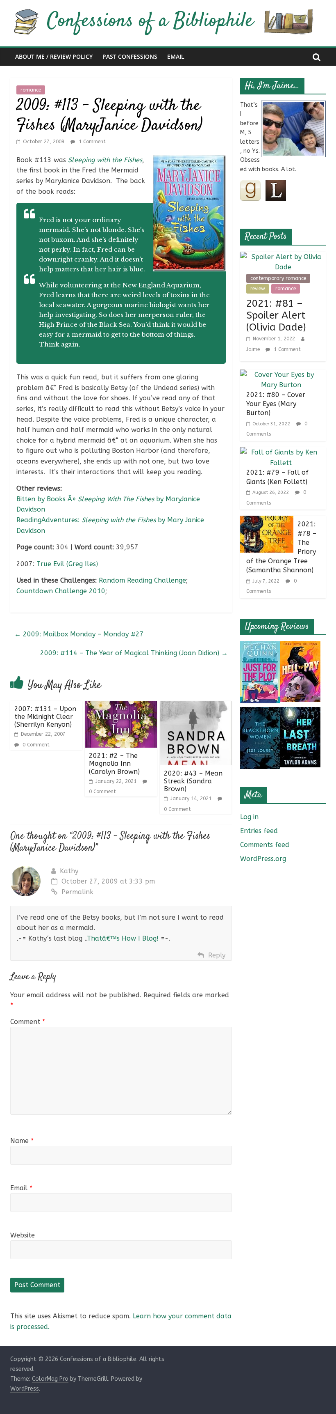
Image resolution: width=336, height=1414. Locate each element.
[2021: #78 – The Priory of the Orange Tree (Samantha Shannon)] (266, 521)
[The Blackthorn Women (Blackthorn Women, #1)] (260, 712)
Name (22, 1141)
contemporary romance (278, 278)
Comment (27, 1022)
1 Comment (91, 142)
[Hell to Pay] (300, 646)
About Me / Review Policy (54, 56)
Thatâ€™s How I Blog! (123, 938)
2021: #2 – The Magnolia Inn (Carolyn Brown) (114, 763)
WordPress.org (263, 859)
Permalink (77, 892)
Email (175, 56)
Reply (216, 955)
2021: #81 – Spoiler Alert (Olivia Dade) (276, 315)
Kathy (69, 871)
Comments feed (264, 845)
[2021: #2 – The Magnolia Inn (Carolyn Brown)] (121, 706)
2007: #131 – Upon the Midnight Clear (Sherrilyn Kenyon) (45, 716)
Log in (249, 817)
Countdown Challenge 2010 (60, 591)
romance (30, 90)
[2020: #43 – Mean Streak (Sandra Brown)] (196, 706)
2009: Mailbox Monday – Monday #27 (79, 634)
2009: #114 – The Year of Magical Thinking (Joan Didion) (134, 653)
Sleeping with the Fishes (105, 160)
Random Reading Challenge (142, 580)
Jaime (253, 349)
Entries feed (259, 831)
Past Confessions (129, 56)
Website (22, 1235)
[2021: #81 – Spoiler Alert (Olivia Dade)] (283, 257)
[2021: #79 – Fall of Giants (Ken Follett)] (281, 452)
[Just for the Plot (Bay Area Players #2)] (260, 646)
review (257, 289)
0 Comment (35, 745)
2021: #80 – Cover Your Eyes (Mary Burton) (275, 404)
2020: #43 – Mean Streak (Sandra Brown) (193, 781)
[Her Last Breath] (300, 712)
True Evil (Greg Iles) (67, 564)
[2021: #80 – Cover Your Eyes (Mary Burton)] (281, 375)
